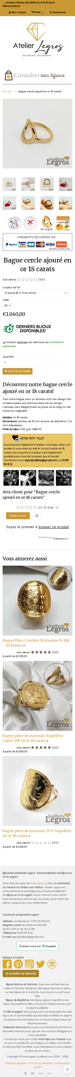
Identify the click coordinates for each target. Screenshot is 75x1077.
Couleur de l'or (11, 287)
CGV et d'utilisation (40, 1063)
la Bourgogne (38, 883)
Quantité (8, 356)
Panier (38, 12)
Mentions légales (16, 1063)
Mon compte (18, 12)
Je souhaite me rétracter (20, 973)
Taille (6, 300)
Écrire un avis (18, 515)
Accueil (7, 91)
